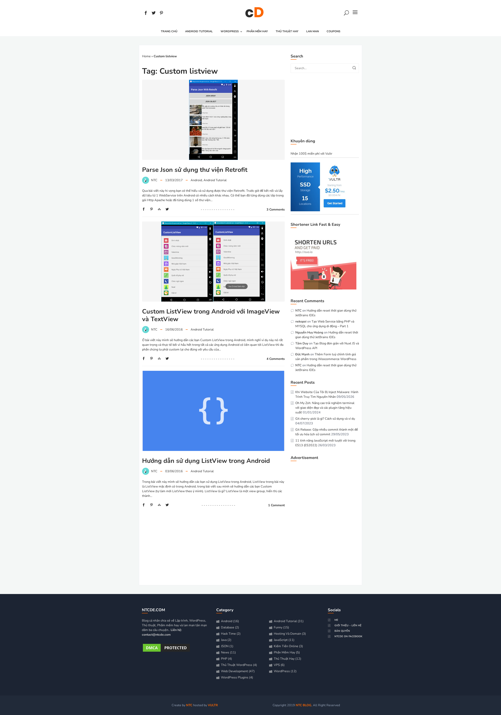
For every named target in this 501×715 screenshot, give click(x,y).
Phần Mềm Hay (257, 31)
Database (227, 627)
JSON (225, 646)
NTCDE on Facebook (348, 636)
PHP (224, 659)
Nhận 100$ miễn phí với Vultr (311, 153)
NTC (298, 310)
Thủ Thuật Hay (287, 31)
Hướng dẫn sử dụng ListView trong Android (206, 461)
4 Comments (276, 359)
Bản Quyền (342, 631)
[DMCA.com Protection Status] (166, 652)
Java (224, 640)
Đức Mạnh (302, 354)
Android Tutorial (199, 31)
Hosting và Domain (287, 634)
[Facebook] (146, 13)
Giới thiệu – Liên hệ (347, 625)
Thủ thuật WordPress (236, 665)
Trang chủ (169, 31)
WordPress (230, 31)
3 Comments (276, 209)
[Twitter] (154, 13)
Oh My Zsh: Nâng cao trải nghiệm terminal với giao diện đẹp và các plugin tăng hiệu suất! (324, 408)
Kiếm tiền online (286, 646)
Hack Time (228, 634)
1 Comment (276, 505)
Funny (278, 627)
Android (196, 180)
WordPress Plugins (234, 677)
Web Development (234, 671)
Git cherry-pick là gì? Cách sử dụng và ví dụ (325, 419)
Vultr (213, 705)
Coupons (333, 31)
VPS (277, 665)
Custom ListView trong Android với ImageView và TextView (211, 315)
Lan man (312, 31)
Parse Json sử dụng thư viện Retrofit (194, 170)
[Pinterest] (161, 13)
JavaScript (281, 640)
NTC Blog (303, 705)
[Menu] (355, 13)
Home (146, 56)
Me (336, 620)
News (225, 652)
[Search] (346, 13)
